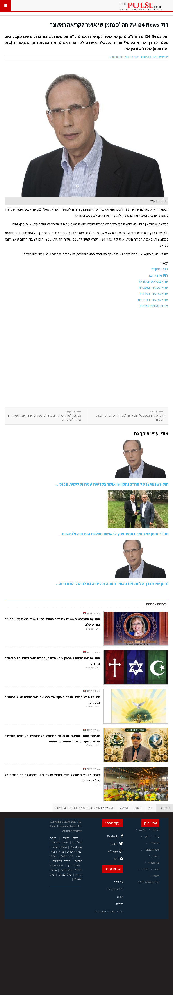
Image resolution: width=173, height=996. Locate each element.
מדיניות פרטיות (115, 889)
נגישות (119, 904)
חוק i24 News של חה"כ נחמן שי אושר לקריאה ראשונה (109, 24)
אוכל (157, 869)
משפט (156, 875)
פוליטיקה (124, 807)
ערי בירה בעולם (70, 856)
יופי (146, 836)
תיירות (145, 869)
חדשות (138, 807)
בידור (156, 836)
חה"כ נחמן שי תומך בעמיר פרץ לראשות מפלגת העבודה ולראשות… (113, 533)
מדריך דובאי (57, 851)
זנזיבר (66, 838)
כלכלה (142, 830)
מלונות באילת (59, 847)
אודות (120, 896)
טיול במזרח (66, 870)
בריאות (155, 856)
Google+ (113, 851)
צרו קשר (118, 882)
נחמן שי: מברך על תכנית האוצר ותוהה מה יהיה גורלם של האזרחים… (112, 583)
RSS (115, 859)
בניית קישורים (73, 851)
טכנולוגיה (154, 843)
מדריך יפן (74, 865)
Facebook (112, 836)
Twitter (114, 844)
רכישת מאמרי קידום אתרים (109, 911)
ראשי (150, 807)
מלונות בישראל (60, 842)
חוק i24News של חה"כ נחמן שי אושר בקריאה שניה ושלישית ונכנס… (111, 484)
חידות (75, 838)
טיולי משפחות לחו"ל (148, 882)
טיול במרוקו (64, 874)
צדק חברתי (153, 862)
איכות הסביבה (152, 849)
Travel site (76, 847)
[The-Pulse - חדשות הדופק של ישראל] (140, 5)
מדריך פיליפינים (62, 861)
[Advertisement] (86, 358)
